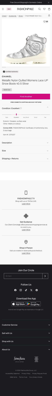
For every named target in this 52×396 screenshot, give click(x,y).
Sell (9, 9)
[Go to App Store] (18, 306)
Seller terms (13, 377)
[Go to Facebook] (15, 290)
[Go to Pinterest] (36, 290)
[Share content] (49, 15)
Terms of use (23, 377)
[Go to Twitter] (31, 290)
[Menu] (2, 9)
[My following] (44, 9)
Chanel (4, 16)
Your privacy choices (35, 377)
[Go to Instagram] (20, 290)
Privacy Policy (26, 373)
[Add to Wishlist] (46, 21)
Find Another (26, 97)
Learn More (26, 204)
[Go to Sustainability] (36, 359)
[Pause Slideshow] (48, 2)
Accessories (12, 16)
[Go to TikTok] (26, 290)
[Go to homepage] (25, 9)
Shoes (21, 16)
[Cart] (49, 9)
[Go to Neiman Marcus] (19, 359)
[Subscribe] (45, 276)
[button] (39, 9)
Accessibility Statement (13, 373)
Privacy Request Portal (39, 373)
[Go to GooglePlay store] (33, 306)
